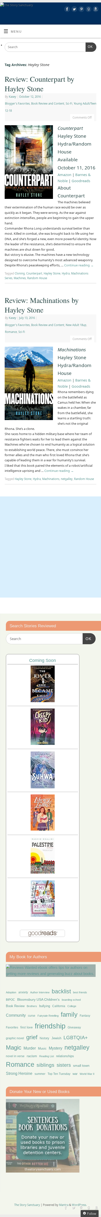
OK (89, 47)
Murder (30, 1048)
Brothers (32, 1006)
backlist (61, 991)
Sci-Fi (69, 103)
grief (32, 1037)
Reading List (46, 1056)
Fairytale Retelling (48, 1015)
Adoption (11, 992)
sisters (64, 1065)
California (58, 1006)
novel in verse (15, 1056)
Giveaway (74, 1027)
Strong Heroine (19, 1073)
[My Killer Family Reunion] (43, 915)
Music (42, 1048)
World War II (87, 1073)
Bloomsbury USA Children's (38, 999)
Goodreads (81, 180)
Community (16, 1015)
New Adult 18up (76, 325)
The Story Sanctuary (27, 1205)
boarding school (71, 999)
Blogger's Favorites (17, 103)
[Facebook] (66, 10)
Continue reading (79, 265)
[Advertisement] (50, 547)
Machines (20, 278)
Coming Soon (42, 660)
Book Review (15, 1006)
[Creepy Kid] (43, 743)
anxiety (23, 992)
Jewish (56, 1038)
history (44, 1038)
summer (40, 1073)
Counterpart (34, 273)
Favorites (12, 1027)
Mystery (55, 1048)
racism (32, 1056)
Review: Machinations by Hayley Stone (42, 305)
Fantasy (85, 1015)
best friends (80, 992)
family (69, 1014)
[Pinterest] (80, 10)
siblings (45, 1065)
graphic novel (15, 1038)
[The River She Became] (43, 701)
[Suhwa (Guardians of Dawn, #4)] (43, 787)
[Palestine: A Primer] (43, 872)
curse (31, 1015)
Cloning (20, 273)
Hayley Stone (52, 273)
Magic (13, 1047)
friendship (50, 1026)
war (75, 1074)
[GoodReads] (87, 10)
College (71, 1006)
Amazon (64, 174)
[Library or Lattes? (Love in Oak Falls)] (43, 829)
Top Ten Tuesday (59, 1074)
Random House (37, 278)
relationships (65, 1056)
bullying (44, 1006)
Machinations (50, 479)
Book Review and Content (47, 103)
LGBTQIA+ (75, 1037)
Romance (11, 332)
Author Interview (40, 992)
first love (26, 1027)
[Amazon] (95, 10)
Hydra (66, 273)
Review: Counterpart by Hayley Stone (39, 83)
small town (81, 1065)
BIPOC (10, 999)
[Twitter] (73, 10)
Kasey (12, 96)
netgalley (67, 479)
